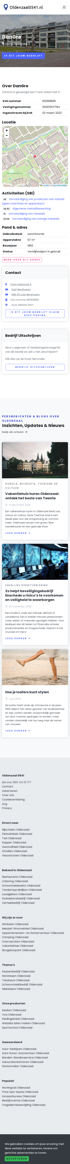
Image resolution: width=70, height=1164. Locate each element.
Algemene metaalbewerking (31, 209)
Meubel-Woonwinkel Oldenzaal (23, 928)
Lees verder (16, 533)
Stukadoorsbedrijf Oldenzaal (21, 898)
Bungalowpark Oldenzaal (18, 950)
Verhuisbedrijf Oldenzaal (18, 903)
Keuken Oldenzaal (14, 1010)
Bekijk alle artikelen (13, 432)
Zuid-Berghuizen (21, 289)
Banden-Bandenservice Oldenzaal (25, 1058)
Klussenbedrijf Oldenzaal (18, 971)
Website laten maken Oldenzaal (23, 1023)
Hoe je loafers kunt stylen (27, 692)
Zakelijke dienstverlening (26, 585)
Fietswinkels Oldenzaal (17, 834)
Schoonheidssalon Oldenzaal (21, 886)
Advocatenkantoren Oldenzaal (22, 1062)
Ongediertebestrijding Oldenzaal (23, 1105)
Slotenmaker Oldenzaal (17, 1066)
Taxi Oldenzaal (11, 838)
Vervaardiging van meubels (26, 214)
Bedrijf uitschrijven (35, 367)
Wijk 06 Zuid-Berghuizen (25, 294)
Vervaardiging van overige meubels (35, 219)
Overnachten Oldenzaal (18, 942)
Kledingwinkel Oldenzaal (18, 1019)
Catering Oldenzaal (15, 881)
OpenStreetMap (59, 185)
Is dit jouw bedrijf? (23, 55)
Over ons (8, 795)
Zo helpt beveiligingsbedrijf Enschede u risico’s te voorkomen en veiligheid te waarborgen (34, 595)
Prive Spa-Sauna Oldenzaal (20, 1092)
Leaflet (45, 185)
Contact (7, 786)
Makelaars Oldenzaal (16, 989)
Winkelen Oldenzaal (15, 924)
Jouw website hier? (22, 305)
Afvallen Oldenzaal (14, 851)
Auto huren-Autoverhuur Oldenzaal (25, 1053)
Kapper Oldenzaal (14, 842)
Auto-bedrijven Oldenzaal (19, 1049)
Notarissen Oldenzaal (16, 976)
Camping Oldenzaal (15, 937)
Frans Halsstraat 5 (17, 43)
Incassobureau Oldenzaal (19, 1096)
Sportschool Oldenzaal (17, 1028)
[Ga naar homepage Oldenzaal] (22, 7)
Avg (4, 804)
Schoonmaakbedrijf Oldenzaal (22, 984)
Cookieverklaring (13, 799)
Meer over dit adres (22, 259)
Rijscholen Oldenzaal (15, 830)
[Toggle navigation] (64, 7)
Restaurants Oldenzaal (17, 877)
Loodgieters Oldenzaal (17, 894)
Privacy (7, 808)
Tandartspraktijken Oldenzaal (22, 890)
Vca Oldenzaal (11, 1015)
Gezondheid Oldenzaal (17, 847)
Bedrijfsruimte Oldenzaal (18, 1100)
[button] (35, 156)
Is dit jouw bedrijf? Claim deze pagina (35, 314)
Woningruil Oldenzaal (16, 1088)
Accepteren (16, 1158)
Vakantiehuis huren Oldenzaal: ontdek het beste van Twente (32, 495)
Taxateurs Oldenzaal (16, 980)
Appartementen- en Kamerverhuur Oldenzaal (33, 933)
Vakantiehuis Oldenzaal (17, 946)
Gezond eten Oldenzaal (17, 855)
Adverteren (10, 791)
